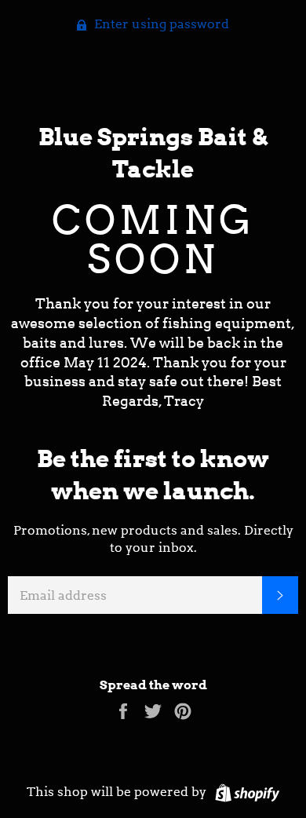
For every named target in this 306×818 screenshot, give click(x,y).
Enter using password (160, 23)
